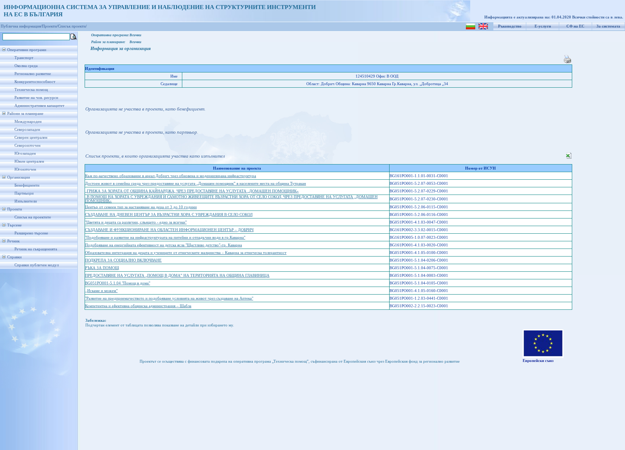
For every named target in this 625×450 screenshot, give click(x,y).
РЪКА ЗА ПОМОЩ (102, 268)
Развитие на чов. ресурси (36, 98)
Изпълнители (25, 201)
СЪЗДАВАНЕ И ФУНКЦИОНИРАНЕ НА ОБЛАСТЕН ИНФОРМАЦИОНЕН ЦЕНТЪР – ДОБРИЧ (169, 230)
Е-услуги (543, 26)
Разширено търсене (31, 233)
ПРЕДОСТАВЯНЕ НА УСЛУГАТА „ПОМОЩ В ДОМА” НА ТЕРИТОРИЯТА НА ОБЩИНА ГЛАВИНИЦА (177, 276)
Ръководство (510, 26)
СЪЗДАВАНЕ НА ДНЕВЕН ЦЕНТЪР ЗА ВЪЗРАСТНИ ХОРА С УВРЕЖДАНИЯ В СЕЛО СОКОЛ (168, 215)
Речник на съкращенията (35, 249)
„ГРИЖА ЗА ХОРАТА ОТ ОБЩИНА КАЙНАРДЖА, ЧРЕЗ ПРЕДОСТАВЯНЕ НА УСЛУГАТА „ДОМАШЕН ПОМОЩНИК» (192, 191)
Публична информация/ (21, 26)
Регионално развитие (32, 74)
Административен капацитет (39, 106)
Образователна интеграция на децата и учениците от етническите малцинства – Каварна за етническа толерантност (185, 253)
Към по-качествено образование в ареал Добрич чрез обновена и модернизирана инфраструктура (170, 176)
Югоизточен (25, 169)
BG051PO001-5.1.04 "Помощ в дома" (117, 283)
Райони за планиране (25, 114)
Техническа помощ (31, 90)
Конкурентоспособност (34, 82)
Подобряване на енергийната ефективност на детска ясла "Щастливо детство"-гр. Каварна (163, 245)
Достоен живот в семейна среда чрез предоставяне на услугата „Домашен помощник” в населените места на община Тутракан (195, 184)
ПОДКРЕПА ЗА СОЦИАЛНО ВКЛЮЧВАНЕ (123, 260)
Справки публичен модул (36, 265)
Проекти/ (50, 26)
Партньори (24, 193)
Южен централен (29, 161)
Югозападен (25, 153)
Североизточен (27, 145)
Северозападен (27, 130)
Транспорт (23, 58)
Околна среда (26, 66)
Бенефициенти (26, 185)
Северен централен (30, 137)
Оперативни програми (26, 50)
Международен (28, 122)
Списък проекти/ (72, 26)
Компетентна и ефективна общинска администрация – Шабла (138, 306)
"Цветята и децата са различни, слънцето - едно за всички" (136, 222)
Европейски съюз (538, 361)
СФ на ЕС (575, 26)
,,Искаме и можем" (101, 291)
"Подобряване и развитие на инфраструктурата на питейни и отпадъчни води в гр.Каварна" (165, 237)
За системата (608, 26)
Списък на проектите (32, 217)
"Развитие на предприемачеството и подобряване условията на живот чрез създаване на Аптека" (169, 298)
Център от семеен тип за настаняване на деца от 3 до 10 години (141, 207)
